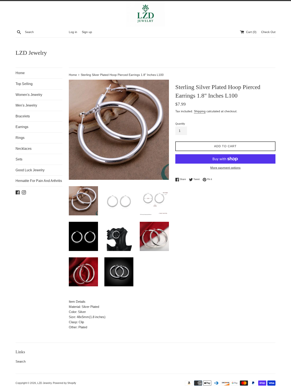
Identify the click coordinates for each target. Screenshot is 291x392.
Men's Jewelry (26, 105)
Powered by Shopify (64, 383)
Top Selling (24, 84)
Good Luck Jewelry (30, 170)
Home (20, 73)
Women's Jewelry (29, 95)
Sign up (87, 32)
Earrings (22, 127)
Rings (20, 138)
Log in (73, 32)
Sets (19, 159)
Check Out (268, 32)
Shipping (200, 111)
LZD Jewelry (31, 52)
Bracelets (23, 116)
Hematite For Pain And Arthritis (39, 181)
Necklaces (24, 148)
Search (21, 361)
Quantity (180, 123)
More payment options (225, 167)
